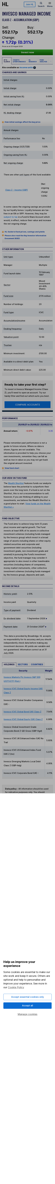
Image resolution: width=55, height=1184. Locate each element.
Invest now (27, 52)
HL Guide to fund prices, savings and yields (25, 232)
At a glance (7, 61)
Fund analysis (43, 61)
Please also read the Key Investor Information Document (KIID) (25, 237)
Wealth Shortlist (16, 483)
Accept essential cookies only (27, 996)
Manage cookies (28, 1014)
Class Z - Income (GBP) (16, 190)
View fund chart (12, 468)
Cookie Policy (16, 987)
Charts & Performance (19, 61)
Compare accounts (27, 404)
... (50, 61)
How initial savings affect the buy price (22, 122)
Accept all (27, 1005)
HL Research (33, 61)
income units (26, 67)
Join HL (30, 4)
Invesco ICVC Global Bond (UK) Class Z (22, 711)
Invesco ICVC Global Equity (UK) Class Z (23, 719)
